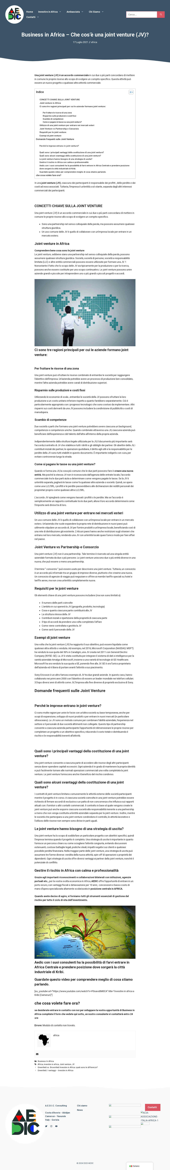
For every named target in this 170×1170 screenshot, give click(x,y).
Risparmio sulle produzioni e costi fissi (59, 116)
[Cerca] (161, 14)
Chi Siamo (94, 11)
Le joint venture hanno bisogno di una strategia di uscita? (65, 159)
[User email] (37, 1054)
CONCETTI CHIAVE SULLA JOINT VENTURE (60, 99)
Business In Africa (46, 1061)
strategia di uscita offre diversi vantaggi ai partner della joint (83, 858)
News (80, 1110)
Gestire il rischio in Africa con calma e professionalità (63, 162)
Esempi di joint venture (50, 135)
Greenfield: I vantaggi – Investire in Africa (55, 1070)
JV (73, 1064)
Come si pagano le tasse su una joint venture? (62, 122)
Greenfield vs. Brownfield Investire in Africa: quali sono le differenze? (68, 1067)
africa (94, 42)
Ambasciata (73, 11)
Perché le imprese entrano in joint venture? (59, 146)
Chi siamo (82, 1105)
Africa (40, 1064)
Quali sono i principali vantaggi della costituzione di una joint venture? (71, 152)
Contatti (30, 17)
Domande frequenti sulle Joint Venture (55, 139)
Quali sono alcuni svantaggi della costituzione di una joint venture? (70, 156)
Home (29, 11)
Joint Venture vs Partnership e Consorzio (59, 129)
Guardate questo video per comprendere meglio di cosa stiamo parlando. (72, 172)
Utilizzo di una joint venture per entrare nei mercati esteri (67, 125)
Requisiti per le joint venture (53, 132)
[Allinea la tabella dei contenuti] (130, 92)
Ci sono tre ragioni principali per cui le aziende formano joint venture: (73, 106)
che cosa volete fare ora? (48, 175)
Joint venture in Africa (50, 103)
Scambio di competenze (53, 119)
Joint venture (65, 1064)
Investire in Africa (48, 11)
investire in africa (51, 1064)
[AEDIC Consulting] (14, 14)
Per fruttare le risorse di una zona (57, 113)
